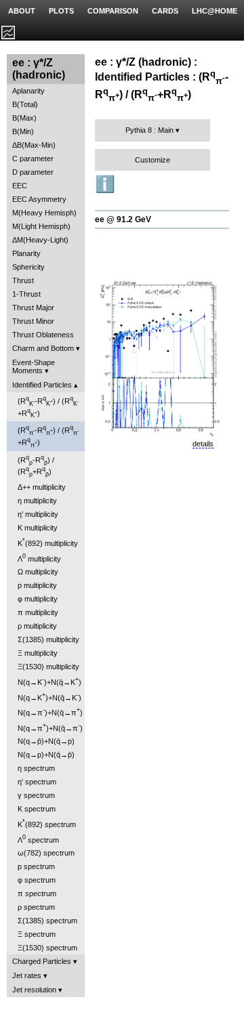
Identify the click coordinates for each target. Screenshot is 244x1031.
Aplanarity (28, 91)
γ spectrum (36, 795)
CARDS (165, 11)
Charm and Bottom (43, 348)
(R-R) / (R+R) (48, 407)
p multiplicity (37, 585)
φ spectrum (37, 880)
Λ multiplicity (39, 558)
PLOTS (61, 11)
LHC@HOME (214, 11)
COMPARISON (112, 11)
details (203, 444)
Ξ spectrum (37, 934)
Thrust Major (33, 307)
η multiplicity (37, 501)
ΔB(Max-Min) (34, 145)
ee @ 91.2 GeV (123, 219)
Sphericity (28, 267)
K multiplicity (38, 528)
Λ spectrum (38, 839)
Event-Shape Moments (33, 366)
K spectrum (37, 809)
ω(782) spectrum (46, 853)
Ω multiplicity (38, 572)
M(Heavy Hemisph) (44, 213)
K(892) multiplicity (48, 542)
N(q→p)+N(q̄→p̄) (46, 755)
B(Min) (23, 131)
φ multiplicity (38, 599)
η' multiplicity (38, 514)
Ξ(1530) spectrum (47, 948)
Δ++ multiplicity (42, 487)
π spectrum (37, 893)
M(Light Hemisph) (41, 226)
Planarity (26, 253)
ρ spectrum (36, 907)
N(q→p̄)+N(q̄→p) (46, 741)
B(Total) (25, 104)
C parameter (33, 158)
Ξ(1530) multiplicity (48, 666)
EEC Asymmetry (39, 199)
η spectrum (36, 768)
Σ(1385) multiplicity (48, 639)
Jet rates (26, 975)
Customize (152, 160)
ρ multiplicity (37, 626)
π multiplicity (38, 612)
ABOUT (21, 11)
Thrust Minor (33, 321)
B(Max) (24, 118)
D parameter (33, 172)
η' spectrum (37, 782)
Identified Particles (42, 385)
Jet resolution (34, 990)
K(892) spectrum (47, 823)
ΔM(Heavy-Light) (40, 240)
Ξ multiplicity (38, 653)
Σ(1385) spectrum (47, 921)
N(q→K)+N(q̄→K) (49, 681)
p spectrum (36, 866)
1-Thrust (26, 294)
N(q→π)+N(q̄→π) (50, 712)
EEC (19, 186)
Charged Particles (41, 961)
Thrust (23, 280)
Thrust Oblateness (43, 335)
